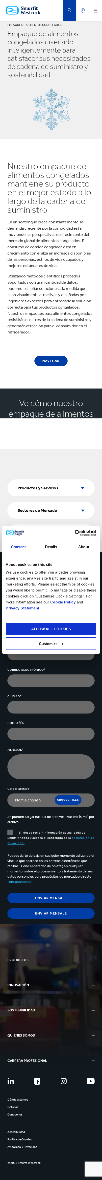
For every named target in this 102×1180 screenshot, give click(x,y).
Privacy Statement (22, 608)
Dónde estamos (17, 1099)
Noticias (12, 1107)
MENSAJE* (15, 749)
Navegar (51, 361)
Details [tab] (51, 547)
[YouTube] (91, 1081)
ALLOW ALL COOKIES (51, 629)
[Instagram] (64, 1081)
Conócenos (15, 1114)
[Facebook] (37, 1081)
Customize (48, 644)
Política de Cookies (19, 1139)
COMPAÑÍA (15, 723)
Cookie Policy (63, 602)
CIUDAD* (14, 696)
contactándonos (19, 882)
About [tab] (83, 547)
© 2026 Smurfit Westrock (24, 1163)
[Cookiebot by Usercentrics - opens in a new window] (74, 533)
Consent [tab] (18, 547)
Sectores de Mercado (37, 510)
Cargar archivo (18, 788)
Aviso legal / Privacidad (22, 1147)
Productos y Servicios (38, 487)
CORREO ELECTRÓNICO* (26, 669)
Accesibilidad (16, 1132)
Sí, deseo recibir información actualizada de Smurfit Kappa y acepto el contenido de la (50, 838)
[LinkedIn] (10, 1081)
